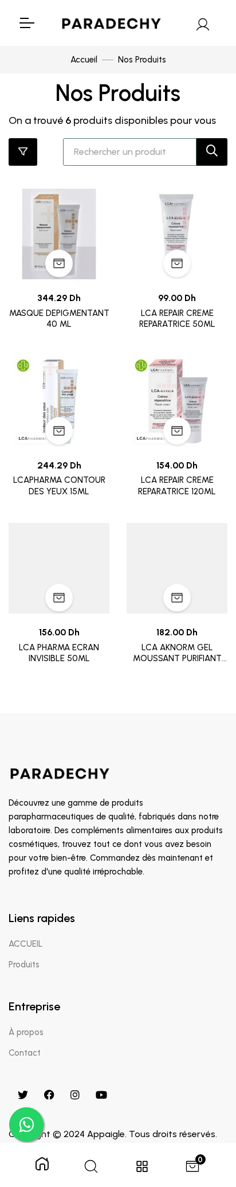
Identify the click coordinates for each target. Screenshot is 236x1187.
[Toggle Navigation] (26, 23)
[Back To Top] (204, 1119)
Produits (24, 964)
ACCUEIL (26, 944)
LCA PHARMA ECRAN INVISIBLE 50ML (59, 653)
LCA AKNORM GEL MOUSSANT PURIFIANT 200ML (177, 653)
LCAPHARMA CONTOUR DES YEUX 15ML (59, 486)
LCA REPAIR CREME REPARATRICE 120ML (177, 486)
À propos (26, 1032)
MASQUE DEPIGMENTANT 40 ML (59, 319)
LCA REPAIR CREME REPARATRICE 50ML (177, 319)
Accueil (83, 59)
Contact (25, 1053)
